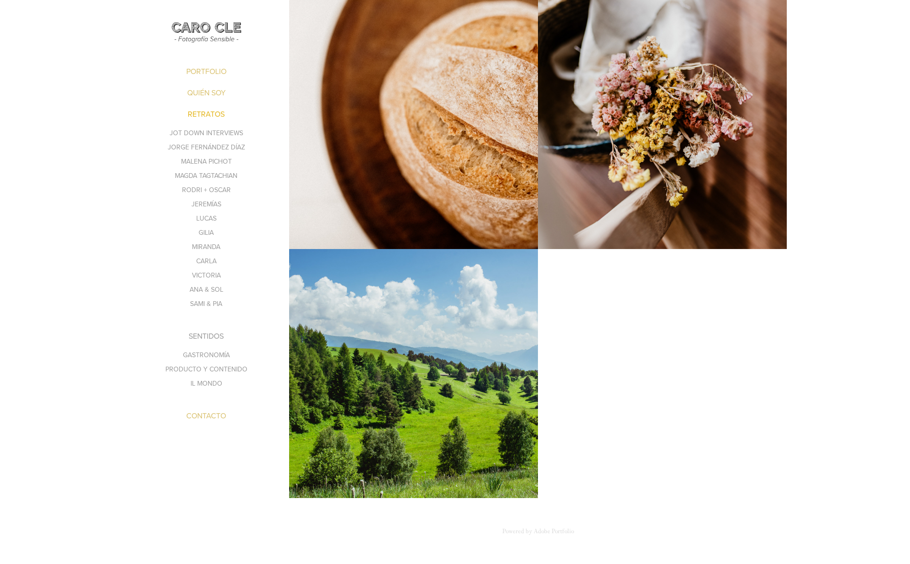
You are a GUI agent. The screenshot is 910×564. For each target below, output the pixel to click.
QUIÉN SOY (206, 92)
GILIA (206, 232)
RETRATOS (206, 114)
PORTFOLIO (206, 71)
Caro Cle (206, 27)
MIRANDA (206, 246)
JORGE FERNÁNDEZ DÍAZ (206, 147)
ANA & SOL (206, 289)
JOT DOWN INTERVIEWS (206, 133)
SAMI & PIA (206, 303)
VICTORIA (206, 275)
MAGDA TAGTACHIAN (206, 175)
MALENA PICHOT (206, 161)
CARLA (206, 261)
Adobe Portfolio (554, 531)
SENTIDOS (206, 336)
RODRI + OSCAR (206, 189)
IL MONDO (206, 383)
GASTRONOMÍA (206, 355)
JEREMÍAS (206, 204)
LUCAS (206, 218)
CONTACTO (206, 415)
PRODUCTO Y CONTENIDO (206, 369)
